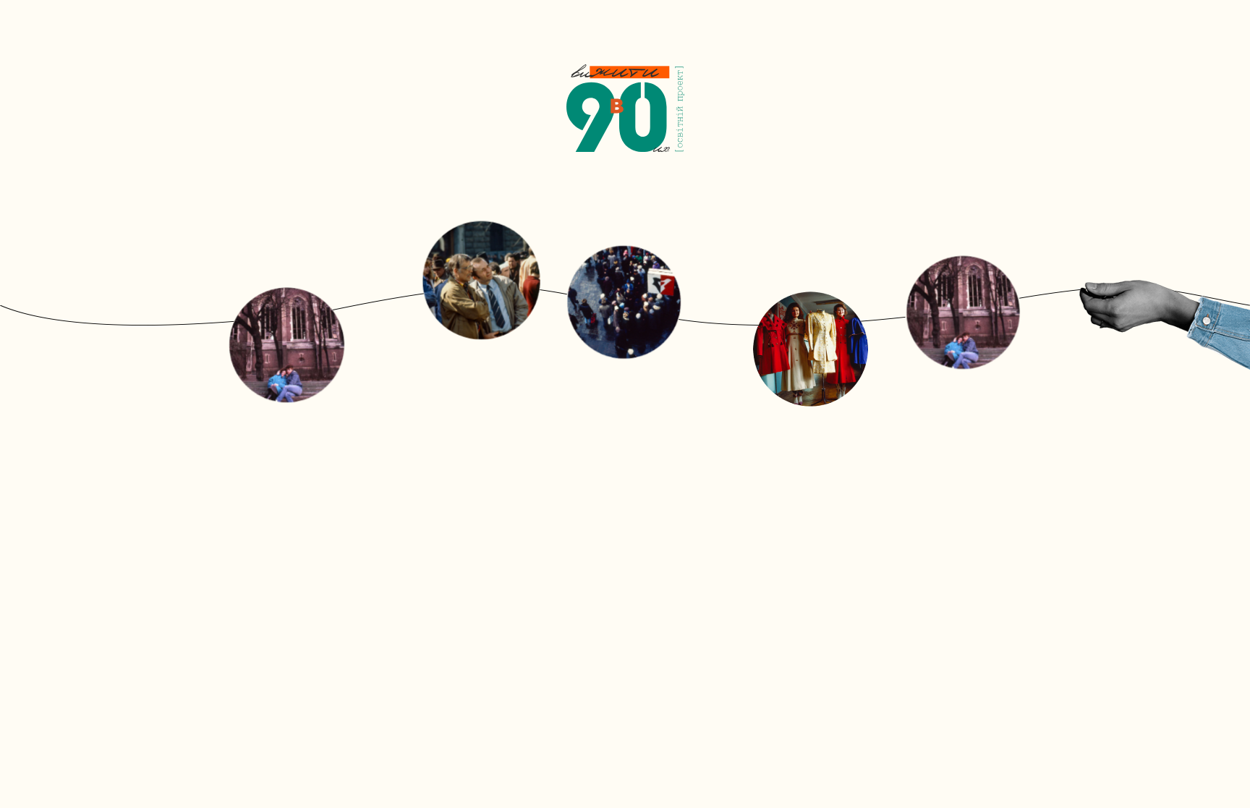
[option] (625, 325)
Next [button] (1037, 325)
